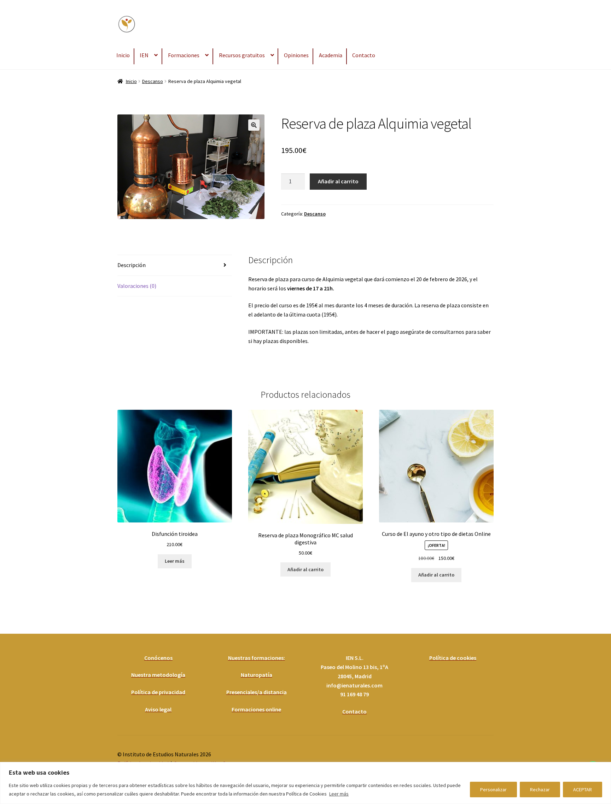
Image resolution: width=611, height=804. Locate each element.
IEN (144, 55)
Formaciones (183, 55)
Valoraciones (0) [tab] (136, 285)
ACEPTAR (582, 789)
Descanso (152, 81)
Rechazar (540, 789)
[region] (305, 783)
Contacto (363, 55)
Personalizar (493, 789)
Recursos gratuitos (242, 55)
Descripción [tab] (131, 264)
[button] (254, 125)
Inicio (123, 55)
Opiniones (296, 55)
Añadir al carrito (338, 181)
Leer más (339, 794)
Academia (330, 55)
